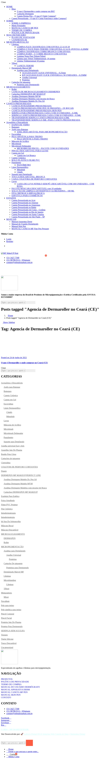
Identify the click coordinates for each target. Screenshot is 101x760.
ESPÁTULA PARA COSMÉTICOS (27, 195)
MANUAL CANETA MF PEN (25, 28)
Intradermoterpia (8, 517)
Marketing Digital (77, 734)
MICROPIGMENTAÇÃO (17, 42)
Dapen (4, 471)
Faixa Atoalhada (8, 500)
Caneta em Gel (18, 153)
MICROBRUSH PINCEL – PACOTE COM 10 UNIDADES (43, 148)
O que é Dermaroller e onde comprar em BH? (36, 11)
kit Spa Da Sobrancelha (11, 521)
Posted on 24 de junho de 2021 (14, 357)
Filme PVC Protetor (9, 505)
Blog (14, 9)
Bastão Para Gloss (8, 454)
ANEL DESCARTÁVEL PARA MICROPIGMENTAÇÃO (42, 132)
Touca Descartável (8, 643)
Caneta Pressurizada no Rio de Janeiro (27, 212)
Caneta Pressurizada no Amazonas (26, 205)
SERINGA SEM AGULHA (13, 631)
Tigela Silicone (7, 639)
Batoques (15, 127)
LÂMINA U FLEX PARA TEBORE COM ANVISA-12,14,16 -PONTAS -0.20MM (52, 49)
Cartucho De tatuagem (21, 82)
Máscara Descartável (9, 530)
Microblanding (10, 580)
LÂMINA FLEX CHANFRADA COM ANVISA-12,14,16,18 (43, 47)
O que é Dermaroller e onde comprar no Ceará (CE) (24, 363)
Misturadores (6, 593)
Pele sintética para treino (11, 610)
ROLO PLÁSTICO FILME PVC (26, 160)
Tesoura (4, 635)
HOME (9, 7)
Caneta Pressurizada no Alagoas (25, 203)
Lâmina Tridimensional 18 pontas (31, 61)
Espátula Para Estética (10, 496)
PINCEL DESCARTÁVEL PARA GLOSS (30, 151)
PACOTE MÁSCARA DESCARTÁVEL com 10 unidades (36, 188)
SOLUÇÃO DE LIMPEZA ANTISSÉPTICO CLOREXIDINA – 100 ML (43, 191)
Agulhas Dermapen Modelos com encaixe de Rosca (33, 99)
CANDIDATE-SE (19, 40)
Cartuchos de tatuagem (10, 458)
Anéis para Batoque (20, 129)
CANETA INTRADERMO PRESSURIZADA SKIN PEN (37, 110)
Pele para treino (7, 605)
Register (9, 241)
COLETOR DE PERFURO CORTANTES (19, 467)
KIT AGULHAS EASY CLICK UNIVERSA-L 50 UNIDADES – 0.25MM (54, 75)
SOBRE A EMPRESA (21, 23)
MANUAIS (11, 219)
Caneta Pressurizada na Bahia (24, 207)
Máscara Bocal (7, 526)
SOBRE (9, 21)
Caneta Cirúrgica (19, 158)
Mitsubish (21, 170)
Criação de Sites (61, 734)
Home (10, 315)
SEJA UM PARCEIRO (16, 35)
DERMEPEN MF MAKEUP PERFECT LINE (21, 475)
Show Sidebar (9, 322)
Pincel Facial (6, 618)
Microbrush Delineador (21, 146)
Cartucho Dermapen (25, 14)
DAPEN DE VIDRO (21, 125)
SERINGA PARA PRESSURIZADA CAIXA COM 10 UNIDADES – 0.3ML (45, 113)
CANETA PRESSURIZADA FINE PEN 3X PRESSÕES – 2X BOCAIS (43, 108)
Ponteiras (26, 80)
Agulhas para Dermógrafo (28, 70)
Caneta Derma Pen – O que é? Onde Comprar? (36, 16)
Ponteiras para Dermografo (28, 84)
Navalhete (5, 601)
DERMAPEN (10, 538)
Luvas (14, 181)
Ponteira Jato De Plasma (11, 622)
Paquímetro (16, 162)
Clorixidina (5, 463)
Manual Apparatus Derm (22, 221)
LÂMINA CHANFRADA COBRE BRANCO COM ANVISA (43, 51)
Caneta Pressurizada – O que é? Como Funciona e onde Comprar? (39, 18)
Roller (14, 89)
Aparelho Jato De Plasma (11, 450)
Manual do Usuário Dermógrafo (25, 224)
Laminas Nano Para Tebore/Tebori (31, 56)
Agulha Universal (29, 77)
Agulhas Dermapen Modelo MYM (26, 96)
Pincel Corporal (7, 614)
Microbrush (16, 144)
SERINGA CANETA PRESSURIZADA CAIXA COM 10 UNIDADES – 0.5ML (46, 115)
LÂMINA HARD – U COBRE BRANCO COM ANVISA (42, 54)
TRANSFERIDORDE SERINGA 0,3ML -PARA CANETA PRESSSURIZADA (46, 120)
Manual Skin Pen (19, 226)
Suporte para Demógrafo (22, 174)
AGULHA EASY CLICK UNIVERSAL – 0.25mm (44, 73)
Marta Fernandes (19, 25)
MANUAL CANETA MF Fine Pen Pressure (30, 229)
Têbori (14, 63)
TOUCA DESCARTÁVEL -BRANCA (28, 177)
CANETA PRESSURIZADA (18, 103)
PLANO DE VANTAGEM (23, 37)
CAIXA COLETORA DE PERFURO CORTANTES (34, 179)
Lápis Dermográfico (20, 167)
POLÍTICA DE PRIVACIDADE (25, 32)
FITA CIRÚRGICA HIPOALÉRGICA (28, 193)
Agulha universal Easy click (12, 446)
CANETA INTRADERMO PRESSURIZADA (32, 106)
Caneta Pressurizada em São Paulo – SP (28, 217)
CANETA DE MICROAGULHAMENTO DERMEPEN (36, 92)
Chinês (20, 172)
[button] (46, 255)
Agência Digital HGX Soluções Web (39, 734)
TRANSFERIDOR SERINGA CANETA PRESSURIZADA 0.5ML (40, 118)
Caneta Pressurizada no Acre (23, 200)
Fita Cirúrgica (6, 509)
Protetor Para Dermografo (11, 626)
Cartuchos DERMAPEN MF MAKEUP (29, 94)
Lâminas (15, 44)
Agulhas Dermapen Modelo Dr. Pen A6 (28, 101)
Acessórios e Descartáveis (17, 122)
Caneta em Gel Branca (26, 155)
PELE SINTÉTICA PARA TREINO (27, 136)
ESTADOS (11, 198)
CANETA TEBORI (25, 66)
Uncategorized (7, 647)
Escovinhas (16, 134)
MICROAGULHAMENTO (18, 87)
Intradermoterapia (8, 513)
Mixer (6, 597)
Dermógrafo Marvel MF (22, 68)
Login (8, 239)
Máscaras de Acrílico (20, 141)
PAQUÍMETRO (24, 165)
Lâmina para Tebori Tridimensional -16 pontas (36, 58)
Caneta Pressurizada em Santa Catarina (28, 214)
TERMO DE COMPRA (22, 30)
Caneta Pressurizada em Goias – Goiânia (28, 210)
